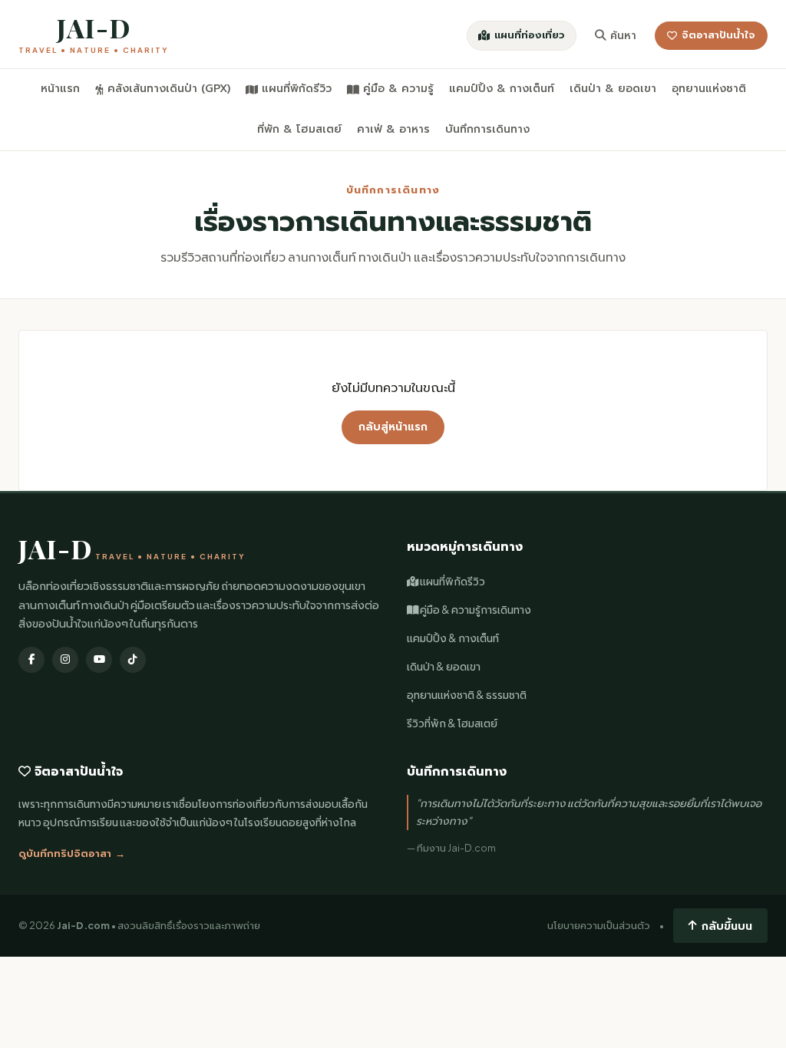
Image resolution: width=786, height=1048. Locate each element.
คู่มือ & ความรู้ (398, 89)
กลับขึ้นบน (727, 925)
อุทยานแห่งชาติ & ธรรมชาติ (467, 694)
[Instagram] (65, 660)
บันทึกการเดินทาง (487, 129)
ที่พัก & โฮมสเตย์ (299, 129)
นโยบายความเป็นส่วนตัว (598, 925)
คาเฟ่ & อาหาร (393, 129)
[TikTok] (133, 660)
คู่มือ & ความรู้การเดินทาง (474, 609)
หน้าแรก (60, 89)
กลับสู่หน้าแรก (393, 427)
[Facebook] (31, 660)
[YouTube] (99, 660)
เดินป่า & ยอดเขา (613, 89)
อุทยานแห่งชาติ (709, 89)
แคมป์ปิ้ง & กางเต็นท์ (501, 89)
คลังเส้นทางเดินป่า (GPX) (168, 89)
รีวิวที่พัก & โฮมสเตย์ (452, 723)
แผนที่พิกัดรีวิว (297, 89)
